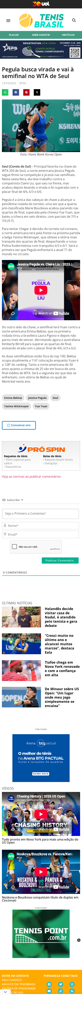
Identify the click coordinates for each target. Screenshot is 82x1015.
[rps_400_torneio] (41, 57)
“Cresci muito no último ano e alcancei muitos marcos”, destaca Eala (59, 644)
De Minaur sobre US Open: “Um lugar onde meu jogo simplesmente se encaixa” (62, 697)
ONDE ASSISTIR (41, 34)
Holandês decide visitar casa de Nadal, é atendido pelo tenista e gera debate (61, 617)
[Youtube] (49, 991)
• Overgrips (50, 463)
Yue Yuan (41, 406)
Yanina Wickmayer (16, 406)
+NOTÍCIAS (68, 34)
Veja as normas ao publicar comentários (31, 476)
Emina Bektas (13, 398)
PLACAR (13, 34)
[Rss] (72, 991)
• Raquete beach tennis (58, 459)
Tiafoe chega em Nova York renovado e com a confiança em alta (62, 668)
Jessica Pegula (37, 398)
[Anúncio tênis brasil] (41, 780)
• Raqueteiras (12, 466)
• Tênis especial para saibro (17, 461)
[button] (8, 20)
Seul (55, 398)
